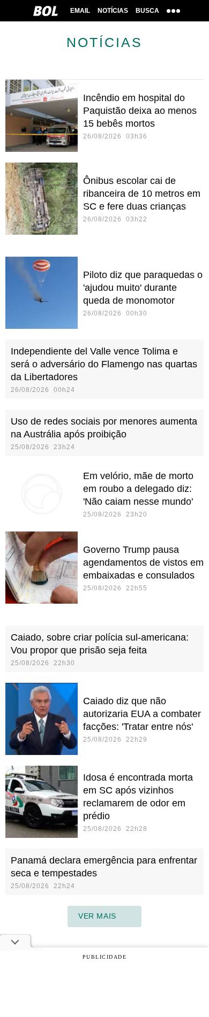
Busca (147, 10)
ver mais (97, 916)
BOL (45, 10)
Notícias (113, 10)
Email (80, 10)
